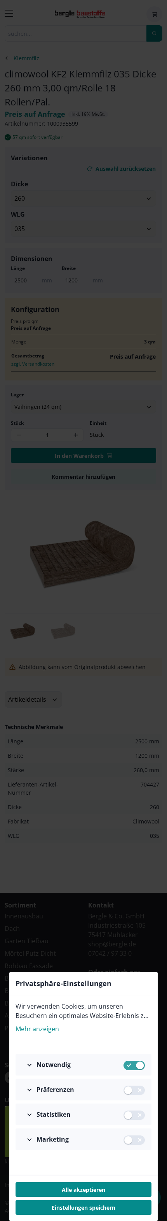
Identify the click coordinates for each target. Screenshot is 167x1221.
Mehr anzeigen (37, 1029)
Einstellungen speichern (83, 1207)
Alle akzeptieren (83, 1189)
